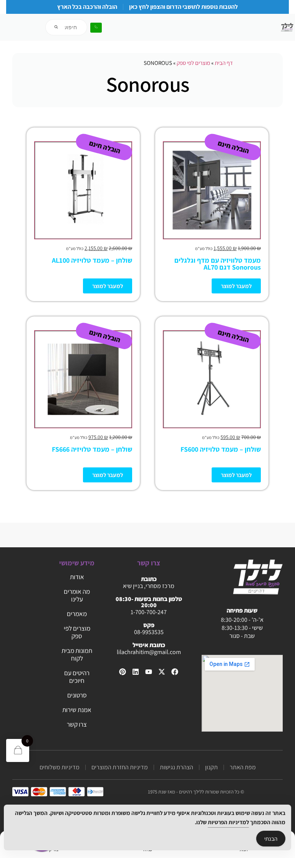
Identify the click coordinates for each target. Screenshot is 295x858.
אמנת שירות (76, 710)
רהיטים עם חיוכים (76, 677)
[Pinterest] (122, 671)
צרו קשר (77, 724)
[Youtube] (148, 671)
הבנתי (270, 838)
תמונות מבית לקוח (76, 654)
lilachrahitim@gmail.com (149, 652)
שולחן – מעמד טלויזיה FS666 (92, 449)
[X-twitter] (161, 671)
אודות (77, 577)
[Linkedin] (135, 671)
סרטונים (77, 695)
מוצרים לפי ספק (193, 62)
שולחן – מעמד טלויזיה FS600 (221, 449)
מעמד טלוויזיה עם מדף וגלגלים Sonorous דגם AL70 (217, 264)
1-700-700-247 (149, 612)
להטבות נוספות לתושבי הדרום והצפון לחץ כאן (183, 7)
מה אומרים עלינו (77, 595)
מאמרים (77, 614)
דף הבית (224, 62)
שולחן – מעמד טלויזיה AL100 (92, 260)
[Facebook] (174, 671)
